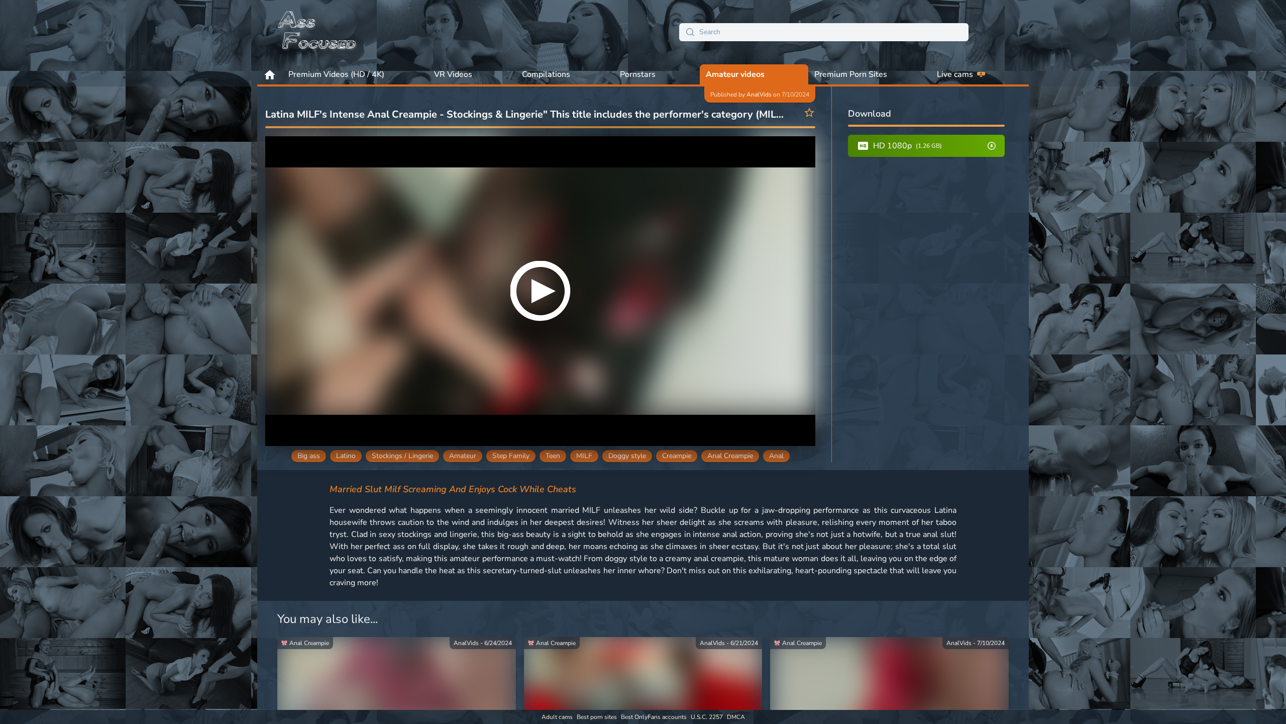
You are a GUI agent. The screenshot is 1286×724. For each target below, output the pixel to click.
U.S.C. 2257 (707, 717)
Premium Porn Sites (850, 74)
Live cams (955, 74)
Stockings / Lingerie (402, 456)
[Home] (317, 32)
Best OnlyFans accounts (654, 717)
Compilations (546, 74)
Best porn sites (597, 717)
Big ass (308, 456)
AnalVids (759, 94)
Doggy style (627, 456)
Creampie (676, 456)
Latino (346, 456)
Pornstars (638, 74)
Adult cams (557, 717)
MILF (584, 456)
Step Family (510, 456)
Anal (776, 456)
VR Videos (453, 74)
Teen (553, 456)
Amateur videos (735, 74)
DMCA (736, 717)
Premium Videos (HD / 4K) (336, 74)
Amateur (462, 456)
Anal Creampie (730, 456)
